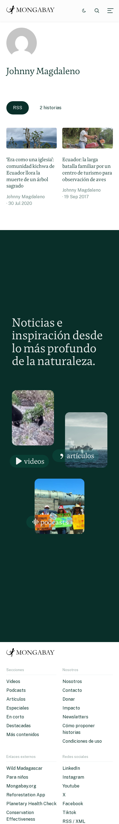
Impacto (71, 708)
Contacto (72, 690)
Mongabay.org (21, 786)
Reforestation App (25, 794)
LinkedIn (71, 768)
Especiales (17, 708)
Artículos (80, 455)
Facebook (73, 803)
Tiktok (69, 812)
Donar (69, 699)
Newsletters (75, 716)
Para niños (17, 777)
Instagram (73, 777)
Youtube (71, 786)
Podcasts (54, 521)
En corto (15, 716)
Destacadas (18, 725)
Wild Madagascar (24, 768)
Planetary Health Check (31, 803)
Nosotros (72, 681)
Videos (34, 461)
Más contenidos (22, 734)
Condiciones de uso (82, 741)
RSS (17, 107)
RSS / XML (74, 821)
